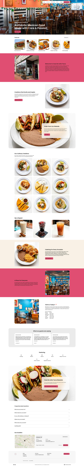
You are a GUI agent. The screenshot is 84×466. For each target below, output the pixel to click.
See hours (60, 445)
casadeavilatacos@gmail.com (50, 441)
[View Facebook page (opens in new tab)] (13, 464)
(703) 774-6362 (48, 440)
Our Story (48, 2)
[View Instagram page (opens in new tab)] (15, 464)
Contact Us (25, 456)
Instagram (24, 454)
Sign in (61, 2)
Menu (44, 2)
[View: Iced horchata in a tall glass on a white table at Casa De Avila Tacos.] (60, 229)
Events (48, 454)
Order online (66, 445)
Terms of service (25, 460)
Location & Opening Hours (39, 454)
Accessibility (31, 460)
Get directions (65, 436)
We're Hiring (53, 2)
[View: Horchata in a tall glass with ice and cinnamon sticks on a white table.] (23, 229)
